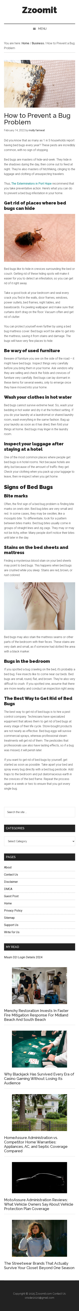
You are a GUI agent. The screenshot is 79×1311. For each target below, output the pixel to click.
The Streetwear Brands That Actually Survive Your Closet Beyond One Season (39, 1265)
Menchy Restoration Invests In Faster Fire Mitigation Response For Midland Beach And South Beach (36, 1015)
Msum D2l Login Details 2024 (23, 957)
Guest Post (11, 896)
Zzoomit (39, 10)
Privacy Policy (13, 910)
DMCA (8, 889)
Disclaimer (11, 882)
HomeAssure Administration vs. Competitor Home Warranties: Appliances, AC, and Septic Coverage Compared (36, 1144)
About (8, 867)
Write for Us (11, 932)
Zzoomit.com (43, 1293)
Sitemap (9, 918)
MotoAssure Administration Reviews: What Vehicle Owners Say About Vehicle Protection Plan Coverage (38, 1204)
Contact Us (11, 874)
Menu (42, 28)
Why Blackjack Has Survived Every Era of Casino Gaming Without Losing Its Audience (39, 1078)
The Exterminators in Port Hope (31, 183)
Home (8, 903)
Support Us (11, 925)
